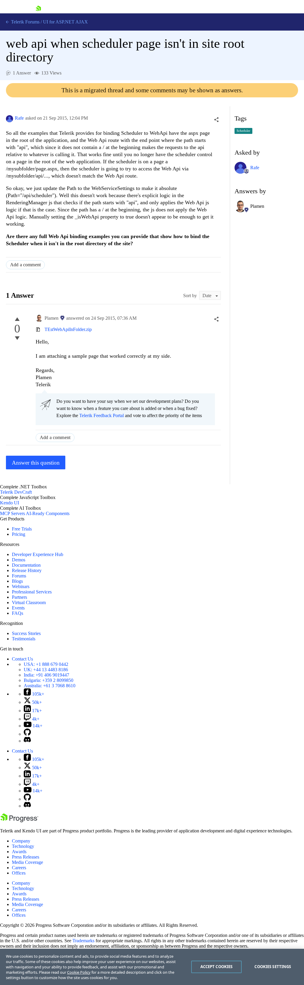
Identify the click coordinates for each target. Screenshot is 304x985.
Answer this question (36, 463)
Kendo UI (9, 502)
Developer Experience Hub (37, 554)
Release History (27, 570)
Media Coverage (27, 862)
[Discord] (27, 740)
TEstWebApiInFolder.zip (68, 329)
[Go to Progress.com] (19, 820)
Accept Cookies (216, 966)
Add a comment (25, 264)
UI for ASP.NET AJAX (65, 21)
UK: (46, 669)
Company (21, 840)
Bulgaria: (48, 680)
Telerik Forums (24, 21)
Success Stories (26, 633)
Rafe (19, 118)
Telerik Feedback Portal (101, 415)
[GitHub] (27, 734)
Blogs (17, 581)
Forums (19, 575)
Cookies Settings (272, 966)
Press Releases (25, 856)
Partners (19, 597)
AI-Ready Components (47, 513)
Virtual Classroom (29, 602)
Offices (19, 872)
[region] (152, 967)
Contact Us (22, 658)
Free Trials (22, 528)
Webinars (20, 586)
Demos (18, 559)
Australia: (49, 685)
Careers (19, 867)
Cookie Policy (79, 972)
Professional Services (32, 591)
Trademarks (83, 940)
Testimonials (23, 638)
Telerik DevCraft (16, 492)
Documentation (26, 565)
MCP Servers (12, 513)
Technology (23, 846)
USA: (46, 664)
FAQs (17, 613)
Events (18, 607)
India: (46, 674)
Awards (19, 851)
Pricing (18, 534)
